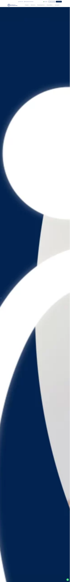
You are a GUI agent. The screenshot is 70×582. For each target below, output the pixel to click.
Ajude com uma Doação (52, 1)
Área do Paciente (59, 1)
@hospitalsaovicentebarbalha (29, 1)
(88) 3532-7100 (21, 1)
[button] (0, 298)
